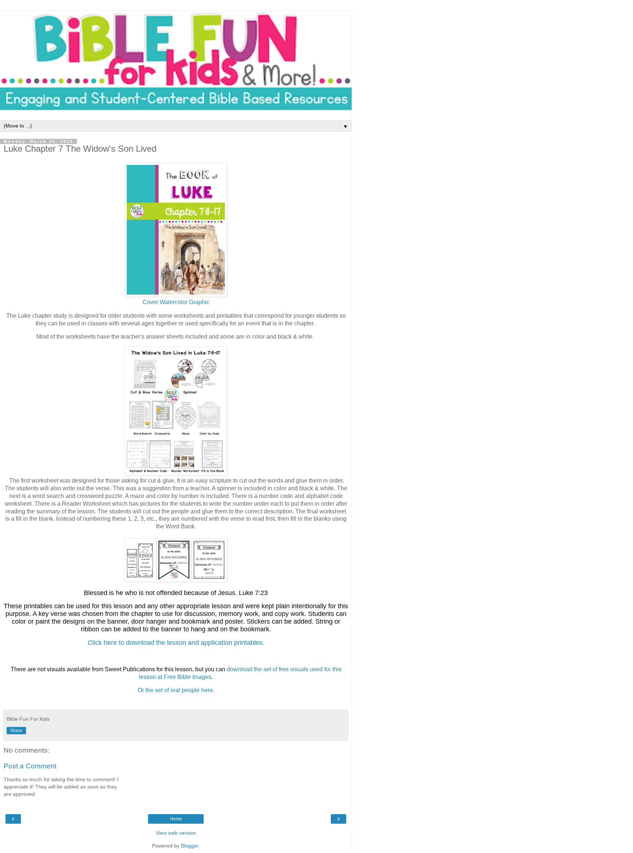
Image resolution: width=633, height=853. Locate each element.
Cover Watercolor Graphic (176, 302)
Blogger (190, 846)
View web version (176, 833)
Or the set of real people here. (176, 690)
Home (176, 818)
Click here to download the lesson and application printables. (176, 642)
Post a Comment (30, 766)
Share (16, 730)
